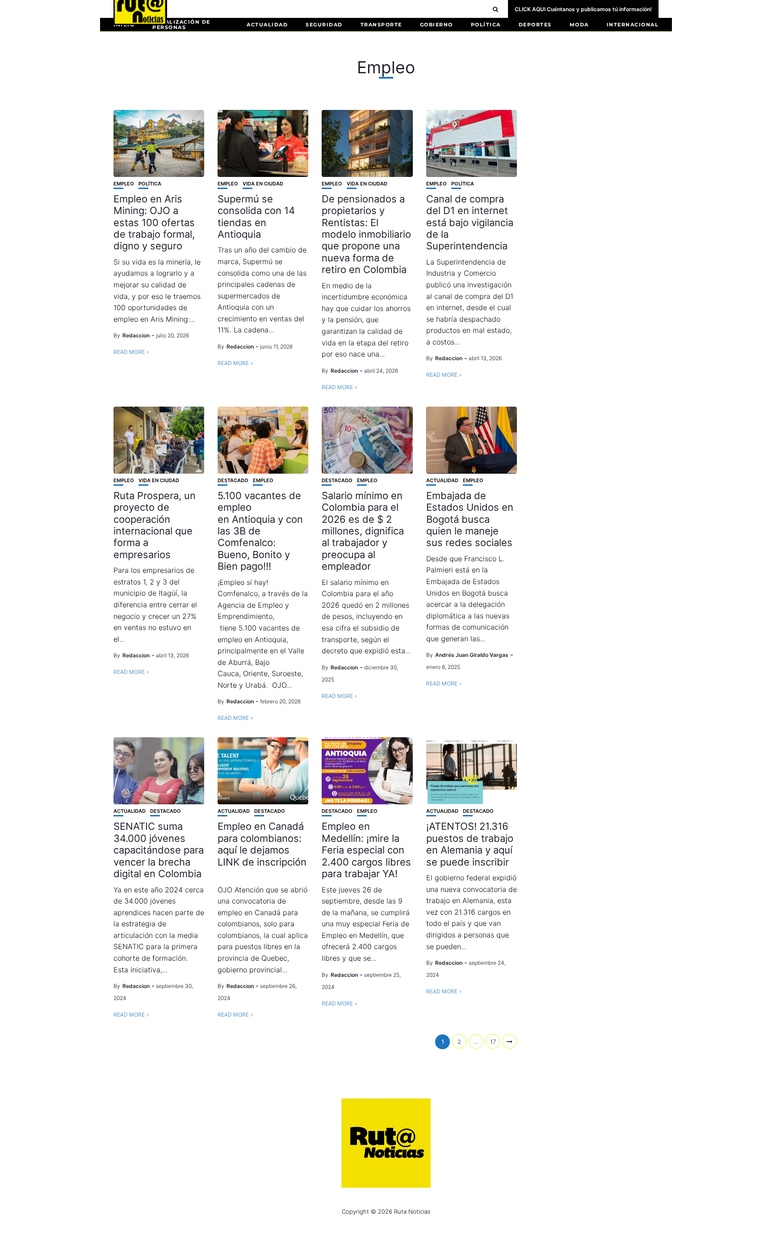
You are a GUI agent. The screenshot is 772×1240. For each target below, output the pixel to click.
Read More (129, 352)
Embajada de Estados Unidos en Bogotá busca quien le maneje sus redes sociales (469, 519)
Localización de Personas (181, 24)
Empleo (123, 183)
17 (493, 1041)
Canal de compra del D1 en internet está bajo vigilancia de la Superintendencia (469, 222)
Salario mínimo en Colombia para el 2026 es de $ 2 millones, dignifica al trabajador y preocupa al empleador (363, 531)
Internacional (633, 24)
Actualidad (267, 24)
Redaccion (136, 335)
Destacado (233, 480)
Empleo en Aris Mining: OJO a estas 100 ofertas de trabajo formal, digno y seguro (154, 222)
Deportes (535, 24)
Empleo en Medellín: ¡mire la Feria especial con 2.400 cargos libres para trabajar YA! (366, 849)
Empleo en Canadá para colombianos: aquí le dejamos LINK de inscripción (262, 849)
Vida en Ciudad (263, 183)
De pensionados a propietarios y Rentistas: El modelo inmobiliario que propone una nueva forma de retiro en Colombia (366, 234)
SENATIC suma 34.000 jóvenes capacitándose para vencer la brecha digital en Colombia (158, 849)
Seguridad (324, 24)
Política (486, 24)
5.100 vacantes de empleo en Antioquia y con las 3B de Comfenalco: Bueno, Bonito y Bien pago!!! (260, 531)
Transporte (381, 24)
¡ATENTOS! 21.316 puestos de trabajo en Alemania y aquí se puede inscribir (469, 843)
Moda (579, 24)
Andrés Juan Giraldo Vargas (471, 655)
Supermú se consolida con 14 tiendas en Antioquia (256, 216)
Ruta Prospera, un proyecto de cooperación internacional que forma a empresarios (154, 525)
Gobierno (436, 24)
